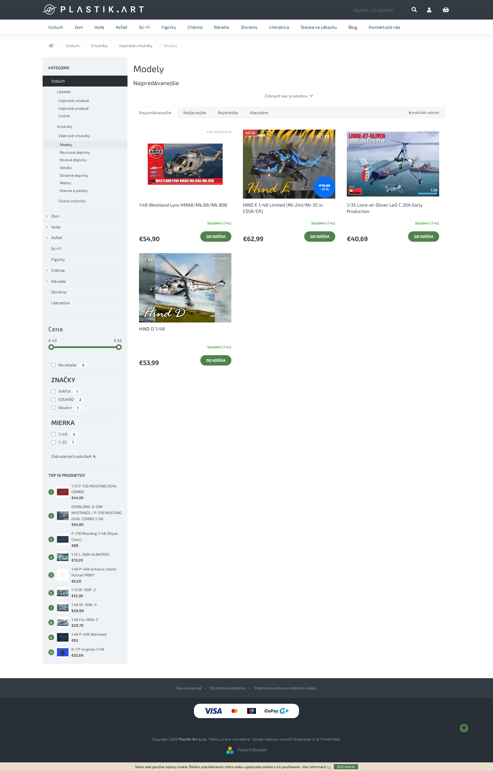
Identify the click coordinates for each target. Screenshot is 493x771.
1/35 (66, 442)
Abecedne (259, 112)
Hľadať (419, 9)
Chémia (58, 270)
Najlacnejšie (194, 112)
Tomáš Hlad (330, 739)
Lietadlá (64, 91)
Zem (55, 216)
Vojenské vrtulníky (74, 135)
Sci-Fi (56, 248)
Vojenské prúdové (73, 108)
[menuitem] (56, 27)
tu (328, 767)
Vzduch (58, 80)
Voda (55, 226)
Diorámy (58, 291)
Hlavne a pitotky (74, 190)
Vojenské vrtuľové (73, 100)
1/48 (66, 434)
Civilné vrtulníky (72, 201)
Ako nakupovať (189, 688)
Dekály (66, 167)
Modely (66, 144)
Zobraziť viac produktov (286, 95)
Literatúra (60, 302)
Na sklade (71, 364)
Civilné (64, 116)
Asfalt (56, 237)
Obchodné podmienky (228, 688)
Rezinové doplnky (75, 152)
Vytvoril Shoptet (252, 749)
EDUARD (69, 399)
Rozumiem (346, 767)
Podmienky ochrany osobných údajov (285, 688)
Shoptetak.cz (304, 739)
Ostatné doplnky (74, 175)
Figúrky (58, 259)
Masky (65, 182)
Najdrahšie (228, 112)
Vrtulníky (65, 126)
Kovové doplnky (73, 159)
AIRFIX (68, 391)
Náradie (58, 281)
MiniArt (68, 407)
